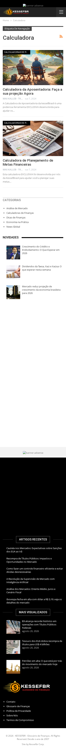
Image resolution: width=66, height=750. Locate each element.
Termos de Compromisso (20, 720)
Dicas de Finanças (15, 217)
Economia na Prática (17, 222)
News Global (13, 226)
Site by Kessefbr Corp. (33, 744)
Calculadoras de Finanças (17, 52)
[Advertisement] (33, 339)
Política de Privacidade (18, 710)
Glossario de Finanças (18, 706)
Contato (10, 701)
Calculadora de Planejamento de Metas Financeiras (28, 162)
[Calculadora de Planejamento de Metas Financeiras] (33, 138)
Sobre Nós (12, 715)
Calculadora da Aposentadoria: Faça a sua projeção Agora (32, 91)
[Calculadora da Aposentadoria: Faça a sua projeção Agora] (33, 67)
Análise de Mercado (17, 208)
